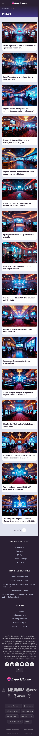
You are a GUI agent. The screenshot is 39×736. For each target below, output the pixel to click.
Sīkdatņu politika (28, 729)
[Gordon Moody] (31, 690)
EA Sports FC (19, 562)
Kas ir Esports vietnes (19, 577)
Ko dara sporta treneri (19, 590)
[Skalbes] (9, 696)
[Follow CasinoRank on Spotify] (27, 664)
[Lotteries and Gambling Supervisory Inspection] (3, 690)
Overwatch (19, 547)
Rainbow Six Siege (19, 558)
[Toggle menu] (3, 3)
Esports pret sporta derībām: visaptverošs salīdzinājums (18, 585)
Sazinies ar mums (19, 615)
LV (18, 670)
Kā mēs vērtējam (19, 622)
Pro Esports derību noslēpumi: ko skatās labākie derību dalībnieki (18, 595)
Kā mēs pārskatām (19, 619)
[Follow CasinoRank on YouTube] (22, 664)
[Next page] (24, 530)
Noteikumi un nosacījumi (12, 729)
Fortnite (19, 551)
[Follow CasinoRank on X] (17, 664)
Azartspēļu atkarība (12, 733)
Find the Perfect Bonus (19, 580)
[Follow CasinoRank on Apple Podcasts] (32, 664)
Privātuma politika (19, 626)
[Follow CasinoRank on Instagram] (12, 664)
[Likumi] (16, 690)
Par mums (19, 611)
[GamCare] (19, 696)
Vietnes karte (28, 733)
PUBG (19, 555)
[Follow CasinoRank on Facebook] (7, 664)
